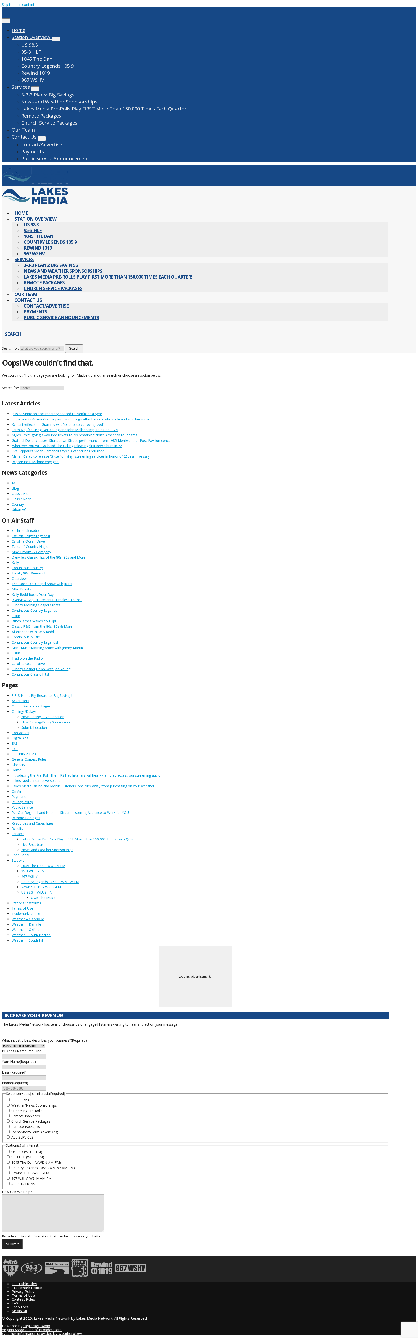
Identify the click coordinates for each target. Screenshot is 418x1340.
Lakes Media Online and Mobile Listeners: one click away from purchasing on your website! (83, 786)
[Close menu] (6, 20)
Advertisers (20, 701)
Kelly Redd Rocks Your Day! (33, 594)
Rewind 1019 (35, 73)
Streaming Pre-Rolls (26, 1110)
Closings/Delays (24, 711)
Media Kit (19, 1310)
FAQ (15, 748)
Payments (32, 151)
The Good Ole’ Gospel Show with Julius (42, 584)
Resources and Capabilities (32, 823)
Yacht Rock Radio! (26, 530)
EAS (15, 743)
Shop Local (20, 855)
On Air (16, 791)
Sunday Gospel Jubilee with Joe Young (41, 669)
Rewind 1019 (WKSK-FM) (30, 1173)
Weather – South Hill (28, 940)
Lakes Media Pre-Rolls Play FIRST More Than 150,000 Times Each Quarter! (104, 108)
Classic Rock (21, 499)
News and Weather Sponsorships (59, 101)
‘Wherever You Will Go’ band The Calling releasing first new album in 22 (67, 445)
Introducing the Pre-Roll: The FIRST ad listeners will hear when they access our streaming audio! (86, 775)
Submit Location (34, 727)
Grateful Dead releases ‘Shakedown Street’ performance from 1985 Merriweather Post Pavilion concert (92, 440)
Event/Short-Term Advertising (34, 1132)
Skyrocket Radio (36, 1325)
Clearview (19, 578)
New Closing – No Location (42, 716)
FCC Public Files (24, 754)
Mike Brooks (21, 589)
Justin (16, 615)
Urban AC (19, 509)
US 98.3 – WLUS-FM (37, 892)
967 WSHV (32, 80)
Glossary (18, 764)
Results (17, 828)
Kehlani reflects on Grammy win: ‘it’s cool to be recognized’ (57, 424)
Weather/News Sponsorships (34, 1105)
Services (21, 87)
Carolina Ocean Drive (28, 541)
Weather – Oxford (26, 929)
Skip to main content (18, 4)
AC (14, 483)
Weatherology (70, 1333)
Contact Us (25, 136)
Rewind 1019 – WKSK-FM (41, 887)
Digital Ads (20, 738)
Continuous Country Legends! (35, 642)
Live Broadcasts (33, 844)
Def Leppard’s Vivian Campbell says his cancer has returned (58, 451)
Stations (18, 860)
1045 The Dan (36, 59)
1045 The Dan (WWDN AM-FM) (36, 1162)
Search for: (10, 348)
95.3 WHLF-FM (33, 871)
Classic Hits (20, 493)
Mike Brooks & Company (31, 552)
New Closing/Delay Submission (45, 722)
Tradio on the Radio (27, 658)
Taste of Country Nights (30, 546)
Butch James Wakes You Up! (34, 621)
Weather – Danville (26, 924)
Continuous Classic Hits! (30, 674)
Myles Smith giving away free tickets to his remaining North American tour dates (74, 435)
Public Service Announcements (56, 158)
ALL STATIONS (23, 1183)
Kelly (15, 562)
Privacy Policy (22, 802)
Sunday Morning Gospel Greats (36, 605)
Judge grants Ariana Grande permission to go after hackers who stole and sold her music (81, 419)
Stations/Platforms (26, 903)
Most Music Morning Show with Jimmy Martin (47, 647)
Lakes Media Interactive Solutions (38, 780)
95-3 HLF (31, 52)
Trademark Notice (26, 913)
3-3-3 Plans (20, 1100)
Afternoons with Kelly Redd (33, 631)
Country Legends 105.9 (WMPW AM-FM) (43, 1167)
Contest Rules (23, 1299)
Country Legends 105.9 (47, 66)
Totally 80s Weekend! (28, 573)
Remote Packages (41, 115)
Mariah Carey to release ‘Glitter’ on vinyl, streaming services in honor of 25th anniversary (81, 456)
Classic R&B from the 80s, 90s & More (42, 626)
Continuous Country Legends (34, 610)
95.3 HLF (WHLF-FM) (27, 1157)
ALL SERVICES (22, 1137)
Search (74, 348)
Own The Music (43, 897)
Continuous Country (27, 568)
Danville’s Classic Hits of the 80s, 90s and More (48, 557)
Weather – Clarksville (28, 919)
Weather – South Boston (31, 935)
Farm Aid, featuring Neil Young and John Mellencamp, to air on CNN (65, 429)
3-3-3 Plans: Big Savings (48, 94)
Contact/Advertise (41, 144)
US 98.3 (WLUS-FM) (26, 1151)
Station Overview (32, 37)
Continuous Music (26, 637)
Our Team (23, 129)
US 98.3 (29, 45)
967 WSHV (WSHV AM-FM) (32, 1178)
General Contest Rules (29, 759)
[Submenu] (56, 39)
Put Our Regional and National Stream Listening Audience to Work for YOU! (71, 812)
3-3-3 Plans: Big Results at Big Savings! (42, 695)
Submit (12, 1244)
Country (18, 504)
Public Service (22, 807)
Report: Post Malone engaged (35, 461)
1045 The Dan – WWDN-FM (43, 865)
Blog (15, 488)
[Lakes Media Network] (35, 183)
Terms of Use (22, 908)
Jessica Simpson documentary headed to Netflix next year (57, 414)
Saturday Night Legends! (31, 536)
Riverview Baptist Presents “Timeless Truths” (47, 599)
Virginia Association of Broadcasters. (32, 1329)
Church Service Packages (49, 122)
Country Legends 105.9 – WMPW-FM (50, 881)
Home (18, 30)
